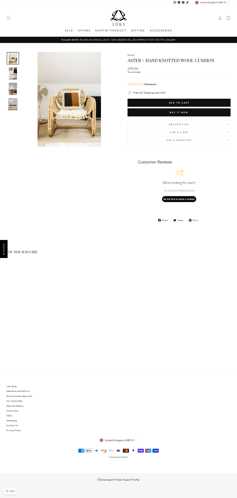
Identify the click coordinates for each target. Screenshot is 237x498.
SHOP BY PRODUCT (110, 30)
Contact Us (12, 425)
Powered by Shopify (118, 457)
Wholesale (11, 420)
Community (12, 410)
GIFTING (138, 30)
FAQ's (9, 415)
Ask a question (179, 140)
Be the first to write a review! (179, 199)
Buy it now (179, 112)
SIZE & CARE (179, 132)
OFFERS (84, 30)
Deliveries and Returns (18, 391)
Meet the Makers (15, 405)
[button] (4, 249)
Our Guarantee (14, 400)
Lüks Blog (11, 386)
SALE (69, 30)
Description (179, 124)
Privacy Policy (13, 430)
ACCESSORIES (161, 30)
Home (131, 54)
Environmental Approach (19, 396)
